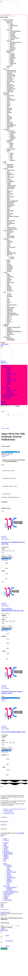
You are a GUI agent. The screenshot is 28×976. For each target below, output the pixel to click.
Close (2, 836)
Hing (8, 198)
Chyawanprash (10, 181)
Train (8, 323)
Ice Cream (9, 80)
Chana (8, 175)
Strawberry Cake (11, 88)
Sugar (8, 224)
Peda (8, 283)
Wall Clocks (10, 165)
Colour (8, 243)
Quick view (4, 537)
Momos (12, 135)
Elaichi (8, 192)
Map (8, 250)
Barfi (8, 274)
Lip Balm (12, 35)
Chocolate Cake (11, 74)
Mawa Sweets (10, 282)
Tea (8, 226)
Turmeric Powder (11, 227)
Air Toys (9, 293)
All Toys (9, 295)
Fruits (5, 161)
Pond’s (11, 62)
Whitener (9, 271)
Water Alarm (10, 123)
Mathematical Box (11, 252)
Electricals (6, 94)
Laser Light (10, 311)
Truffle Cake (10, 90)
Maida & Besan (11, 202)
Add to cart (4, 453)
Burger (11, 143)
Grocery (6, 168)
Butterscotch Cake (11, 70)
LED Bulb (9, 108)
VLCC (11, 64)
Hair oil (12, 46)
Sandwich (12, 160)
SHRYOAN (13, 63)
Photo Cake (10, 84)
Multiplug (9, 112)
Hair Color (12, 43)
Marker (8, 251)
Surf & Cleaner (10, 236)
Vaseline (12, 39)
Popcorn (9, 215)
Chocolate (9, 73)
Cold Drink (10, 140)
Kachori (12, 133)
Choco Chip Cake (11, 71)
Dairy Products (10, 188)
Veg (8, 151)
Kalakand (9, 279)
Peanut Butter (10, 210)
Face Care (9, 29)
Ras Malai (9, 288)
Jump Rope (10, 309)
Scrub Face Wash (14, 38)
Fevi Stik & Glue (11, 247)
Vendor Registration (12, 390)
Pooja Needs (10, 213)
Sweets (5, 272)
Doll (8, 300)
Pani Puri (12, 136)
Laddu (8, 281)
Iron (8, 106)
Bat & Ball (9, 296)
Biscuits (9, 172)
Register (9, 261)
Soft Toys (9, 321)
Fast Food (6, 129)
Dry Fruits (6, 92)
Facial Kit (12, 33)
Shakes (8, 150)
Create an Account (5, 912)
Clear (2, 552)
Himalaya (12, 55)
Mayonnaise (10, 203)
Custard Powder (11, 186)
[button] (4, 699)
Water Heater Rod (11, 125)
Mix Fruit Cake (10, 81)
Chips (8, 178)
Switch (8, 119)
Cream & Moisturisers (15, 31)
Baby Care (9, 21)
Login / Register (8, 900)
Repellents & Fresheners (13, 216)
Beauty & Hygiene (8, 19)
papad (8, 209)
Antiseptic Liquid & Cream (13, 327)
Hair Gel (12, 45)
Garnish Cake (10, 78)
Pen (8, 255)
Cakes (5, 69)
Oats (8, 208)
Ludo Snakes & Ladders (13, 314)
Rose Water (13, 36)
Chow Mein (13, 132)
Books (8, 240)
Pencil (8, 259)
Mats (8, 234)
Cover (8, 244)
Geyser (8, 102)
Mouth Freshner (11, 205)
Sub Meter (9, 118)
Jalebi (8, 278)
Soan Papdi (10, 290)
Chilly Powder (10, 177)
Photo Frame (10, 164)
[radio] (3, 550)
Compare (6, 898)
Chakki (8, 275)
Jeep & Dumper (11, 307)
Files (8, 248)
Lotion (11, 24)
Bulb (8, 97)
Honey (8, 199)
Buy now (10, 453)
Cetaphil (12, 53)
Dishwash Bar (10, 231)
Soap (11, 26)
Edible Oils (9, 191)
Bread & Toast (10, 174)
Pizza (11, 146)
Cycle (8, 299)
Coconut (9, 182)
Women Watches (11, 339)
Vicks (8, 335)
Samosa (12, 139)
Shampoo (12, 49)
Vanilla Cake (10, 91)
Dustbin (9, 233)
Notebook (9, 254)
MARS (12, 59)
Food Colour (10, 193)
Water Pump (10, 126)
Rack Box (9, 318)
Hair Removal (10, 50)
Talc (11, 28)
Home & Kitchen (8, 230)
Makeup (9, 52)
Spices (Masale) (11, 223)
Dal (8, 189)
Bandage (9, 328)
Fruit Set (9, 302)
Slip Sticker (10, 268)
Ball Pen (12, 257)
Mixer (8, 111)
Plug (8, 115)
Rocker (8, 320)
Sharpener (9, 265)
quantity (4, 615)
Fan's (8, 101)
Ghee (8, 195)
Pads (8, 67)
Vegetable (6, 324)
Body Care (9, 22)
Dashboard (9, 391)
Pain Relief (9, 332)
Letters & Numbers (11, 313)
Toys (5, 292)
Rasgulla (9, 289)
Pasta (11, 156)
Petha (8, 285)
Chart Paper (10, 241)
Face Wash (12, 32)
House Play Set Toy (12, 304)
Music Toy (9, 316)
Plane (8, 317)
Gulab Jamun (10, 276)
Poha (8, 212)
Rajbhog (9, 286)
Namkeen (9, 206)
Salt (8, 219)
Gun (8, 303)
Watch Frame (10, 167)
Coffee (8, 184)
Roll (11, 147)
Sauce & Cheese (11, 149)
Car (8, 297)
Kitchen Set (10, 310)
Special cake (10, 87)
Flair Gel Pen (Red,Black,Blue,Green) (13, 732)
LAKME (12, 56)
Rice (8, 217)
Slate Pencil (10, 266)
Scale (8, 262)
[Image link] (9, 787)
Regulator (9, 116)
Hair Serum (13, 48)
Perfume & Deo (14, 25)
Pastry (8, 83)
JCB (8, 306)
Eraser (8, 245)
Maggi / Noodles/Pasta (12, 201)
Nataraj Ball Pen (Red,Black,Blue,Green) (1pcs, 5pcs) (12, 609)
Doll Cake (9, 77)
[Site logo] (9, 14)
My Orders (9, 393)
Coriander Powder (11, 185)
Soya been (9, 222)
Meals (11, 144)
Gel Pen (12, 258)
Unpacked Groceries (12, 229)
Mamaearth (13, 57)
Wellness (6, 325)
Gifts (5, 163)
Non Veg (9, 142)
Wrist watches (7, 337)
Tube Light (9, 122)
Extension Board (11, 99)
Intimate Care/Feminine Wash (14, 331)
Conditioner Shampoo (15, 42)
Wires (8, 128)
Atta (8, 171)
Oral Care (9, 66)
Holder (8, 105)
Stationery (6, 238)
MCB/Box (9, 109)
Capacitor (9, 98)
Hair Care (9, 40)
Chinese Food (10, 130)
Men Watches (10, 338)
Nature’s (12, 60)
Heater (8, 104)
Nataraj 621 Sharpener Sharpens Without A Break (12, 692)
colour (3, 548)
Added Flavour (10, 170)
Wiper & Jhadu (10, 237)
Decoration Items (11, 76)
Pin (8, 113)
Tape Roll (9, 269)
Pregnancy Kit (10, 334)
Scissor (8, 264)
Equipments (10, 330)
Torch (8, 121)
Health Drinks (10, 196)
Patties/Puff (13, 137)
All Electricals (10, 95)
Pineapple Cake (11, 85)
